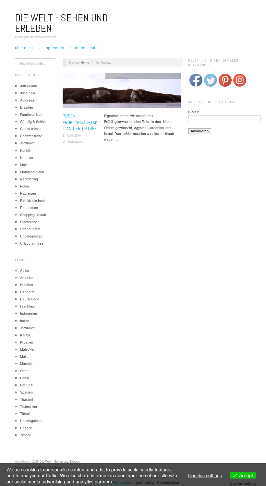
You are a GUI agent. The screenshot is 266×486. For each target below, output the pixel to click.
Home (85, 62)
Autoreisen (28, 100)
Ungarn (26, 427)
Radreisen (28, 193)
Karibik (25, 150)
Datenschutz (86, 47)
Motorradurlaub (32, 171)
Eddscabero (75, 141)
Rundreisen (29, 207)
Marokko (26, 363)
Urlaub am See (31, 243)
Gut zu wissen (31, 128)
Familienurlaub (31, 114)
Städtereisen (30, 221)
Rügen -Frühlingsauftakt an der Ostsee (80, 122)
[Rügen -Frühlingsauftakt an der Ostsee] (122, 92)
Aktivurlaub (28, 85)
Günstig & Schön (33, 121)
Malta (24, 164)
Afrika (24, 270)
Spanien (26, 392)
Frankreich (28, 306)
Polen (24, 186)
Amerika (26, 277)
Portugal (26, 385)
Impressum (53, 47)
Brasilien (26, 107)
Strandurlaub (30, 228)
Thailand (26, 399)
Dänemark (28, 291)
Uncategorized (31, 236)
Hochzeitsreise (31, 135)
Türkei (25, 413)
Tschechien (28, 406)
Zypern (25, 434)
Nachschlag (29, 178)
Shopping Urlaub (33, 214)
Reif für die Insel (32, 200)
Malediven (28, 349)
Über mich (24, 47)
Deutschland (29, 299)
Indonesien (28, 313)
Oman (25, 370)
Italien (24, 320)
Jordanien (27, 142)
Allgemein (27, 93)
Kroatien (26, 157)
